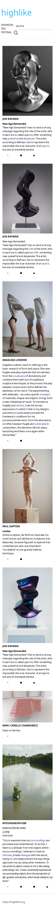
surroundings (37, 840)
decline (20, 405)
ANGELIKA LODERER (14, 360)
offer (36, 252)
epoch (45, 146)
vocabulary (19, 376)
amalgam (45, 394)
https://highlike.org (13, 902)
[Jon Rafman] (27, 81)
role (31, 248)
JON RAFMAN (10, 236)
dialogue (26, 855)
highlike (16, 12)
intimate (7, 855)
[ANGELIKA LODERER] (27, 319)
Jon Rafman (10, 119)
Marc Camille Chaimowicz (20, 725)
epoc (45, 263)
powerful (13, 138)
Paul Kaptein (11, 526)
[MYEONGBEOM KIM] (27, 783)
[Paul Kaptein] (27, 486)
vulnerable (40, 424)
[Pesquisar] (15, 32)
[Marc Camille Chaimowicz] (27, 707)
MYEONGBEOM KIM (14, 823)
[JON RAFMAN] (27, 199)
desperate (29, 138)
